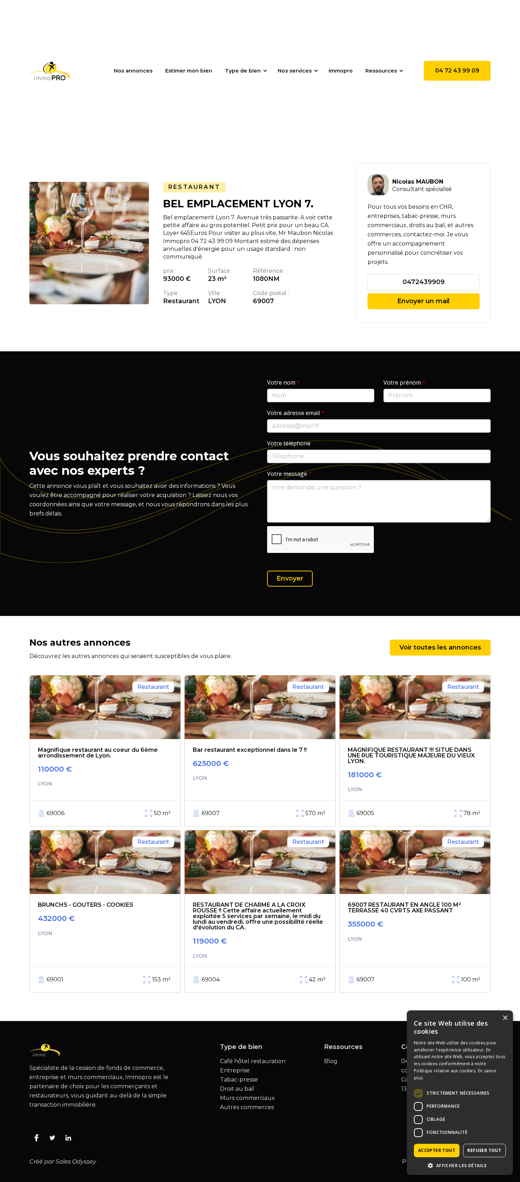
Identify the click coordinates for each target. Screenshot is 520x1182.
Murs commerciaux (247, 1098)
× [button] (505, 1018)
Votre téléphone (289, 443)
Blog (330, 1061)
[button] (245, 70)
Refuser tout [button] (484, 1150)
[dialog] (460, 1092)
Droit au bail (237, 1089)
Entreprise (235, 1070)
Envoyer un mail (423, 301)
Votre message (289, 474)
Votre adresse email (295, 413)
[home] (49, 70)
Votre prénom (404, 382)
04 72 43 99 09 (457, 70)
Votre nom (283, 382)
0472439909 (424, 282)
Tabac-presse (239, 1080)
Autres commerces (247, 1107)
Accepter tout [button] (436, 1150)
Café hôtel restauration (252, 1061)
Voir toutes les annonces (440, 647)
